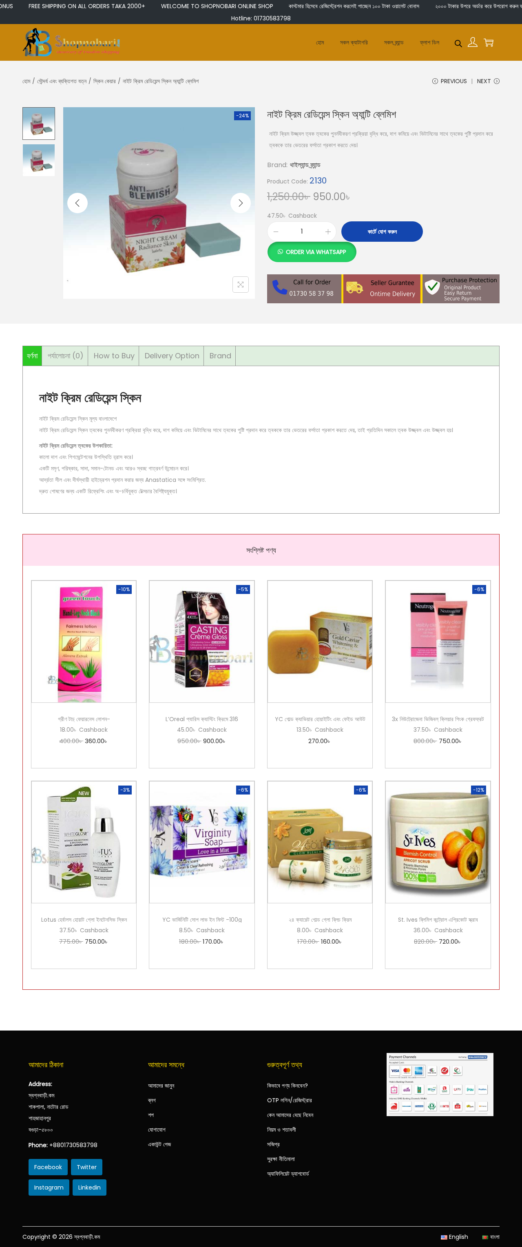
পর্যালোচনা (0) (66, 356)
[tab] (32, 356)
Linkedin (89, 1187)
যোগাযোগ (157, 1130)
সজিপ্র (273, 1144)
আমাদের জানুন (161, 1085)
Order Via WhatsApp (316, 252)
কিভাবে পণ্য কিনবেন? (287, 1085)
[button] (311, 247)
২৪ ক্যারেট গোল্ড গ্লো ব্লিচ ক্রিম (320, 920)
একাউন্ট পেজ (159, 1144)
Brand (220, 356)
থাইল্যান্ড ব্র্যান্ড (305, 165)
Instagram (49, 1187)
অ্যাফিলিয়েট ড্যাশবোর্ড (288, 1174)
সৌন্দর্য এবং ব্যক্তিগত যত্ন (61, 81)
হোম (26, 81)
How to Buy (114, 356)
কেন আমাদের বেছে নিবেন (290, 1115)
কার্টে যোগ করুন (382, 231)
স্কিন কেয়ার (104, 81)
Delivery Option (172, 356)
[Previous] (77, 203)
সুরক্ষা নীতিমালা (281, 1159)
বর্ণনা (32, 356)
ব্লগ (152, 1100)
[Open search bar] (458, 42)
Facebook (48, 1167)
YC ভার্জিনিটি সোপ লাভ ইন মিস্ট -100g (202, 920)
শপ (151, 1115)
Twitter (87, 1167)
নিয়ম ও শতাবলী (281, 1130)
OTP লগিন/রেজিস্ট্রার (289, 1100)
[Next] (240, 203)
